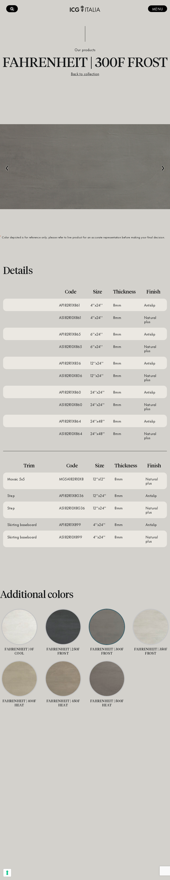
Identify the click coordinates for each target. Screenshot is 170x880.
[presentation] (7, 166)
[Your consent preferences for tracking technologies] (7, 873)
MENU (157, 8)
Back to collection (85, 73)
